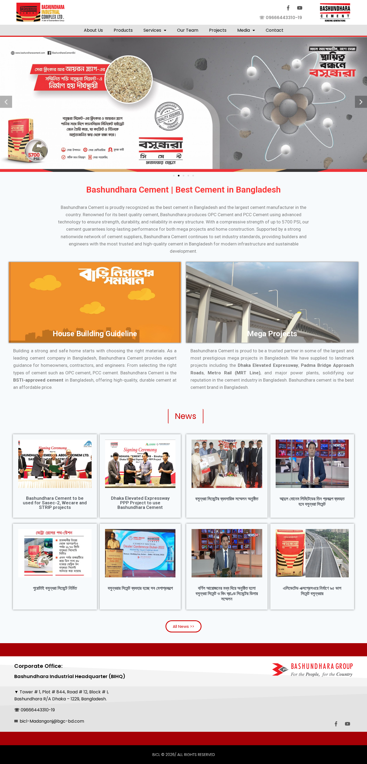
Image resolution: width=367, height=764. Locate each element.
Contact (274, 30)
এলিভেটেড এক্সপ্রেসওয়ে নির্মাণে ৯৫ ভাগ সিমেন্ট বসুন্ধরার (312, 590)
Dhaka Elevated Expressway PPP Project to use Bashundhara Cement (140, 502)
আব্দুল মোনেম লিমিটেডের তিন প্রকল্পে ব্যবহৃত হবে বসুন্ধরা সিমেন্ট (312, 501)
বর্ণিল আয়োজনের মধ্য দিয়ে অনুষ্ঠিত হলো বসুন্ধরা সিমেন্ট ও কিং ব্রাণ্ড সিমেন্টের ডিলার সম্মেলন (227, 593)
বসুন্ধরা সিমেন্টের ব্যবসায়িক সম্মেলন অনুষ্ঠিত (226, 498)
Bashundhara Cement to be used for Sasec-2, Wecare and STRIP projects (55, 502)
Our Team (187, 30)
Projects (217, 30)
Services (152, 30)
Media (243, 30)
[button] (155, 30)
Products (123, 30)
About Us (93, 30)
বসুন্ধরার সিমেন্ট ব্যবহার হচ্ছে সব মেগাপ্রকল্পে (140, 588)
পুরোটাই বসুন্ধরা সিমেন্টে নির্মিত (55, 588)
